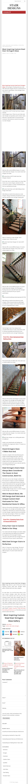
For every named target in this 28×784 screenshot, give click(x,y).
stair (10, 626)
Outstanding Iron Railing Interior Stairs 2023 (12, 742)
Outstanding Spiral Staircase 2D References (12, 739)
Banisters (5, 749)
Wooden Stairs (6, 775)
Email (22, 634)
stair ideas (8, 45)
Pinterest (15, 634)
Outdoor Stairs (6, 759)
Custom (7, 626)
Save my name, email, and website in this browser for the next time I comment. (12, 714)
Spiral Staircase (6, 766)
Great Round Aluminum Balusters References (13, 731)
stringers (17, 626)
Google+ (22, 631)
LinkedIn (7, 634)
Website (4, 708)
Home (3, 45)
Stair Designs (15, 782)
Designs (5, 753)
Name (4, 697)
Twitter (7, 631)
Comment (5, 682)
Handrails (5, 756)
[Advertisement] (14, 29)
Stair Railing (6, 772)
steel (13, 626)
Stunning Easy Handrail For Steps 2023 (11, 735)
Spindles (5, 762)
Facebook (15, 631)
